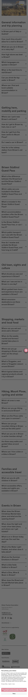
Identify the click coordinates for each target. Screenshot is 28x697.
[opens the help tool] (26, 350)
